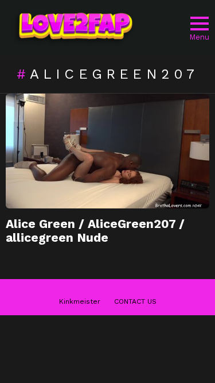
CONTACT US (135, 301)
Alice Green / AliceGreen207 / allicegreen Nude (95, 230)
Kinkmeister (79, 301)
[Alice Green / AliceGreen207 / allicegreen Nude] (107, 151)
